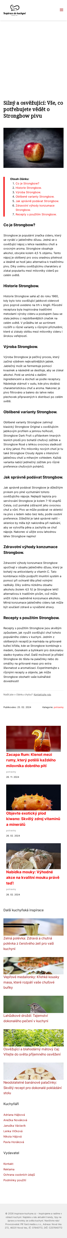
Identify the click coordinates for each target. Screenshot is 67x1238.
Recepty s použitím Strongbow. (36, 214)
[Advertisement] (33, 55)
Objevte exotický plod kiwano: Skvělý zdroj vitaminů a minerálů (33, 819)
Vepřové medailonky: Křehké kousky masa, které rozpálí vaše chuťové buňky (31, 982)
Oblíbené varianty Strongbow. (35, 196)
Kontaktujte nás (42, 694)
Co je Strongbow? (27, 183)
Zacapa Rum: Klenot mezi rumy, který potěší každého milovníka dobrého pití (31, 760)
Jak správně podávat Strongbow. (37, 201)
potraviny (59, 707)
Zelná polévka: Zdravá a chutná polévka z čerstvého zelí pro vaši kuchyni (28, 943)
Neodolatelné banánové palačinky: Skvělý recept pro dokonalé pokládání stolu (32, 1087)
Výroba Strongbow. (28, 192)
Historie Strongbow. (29, 187)
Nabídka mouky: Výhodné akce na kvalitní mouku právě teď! (32, 877)
